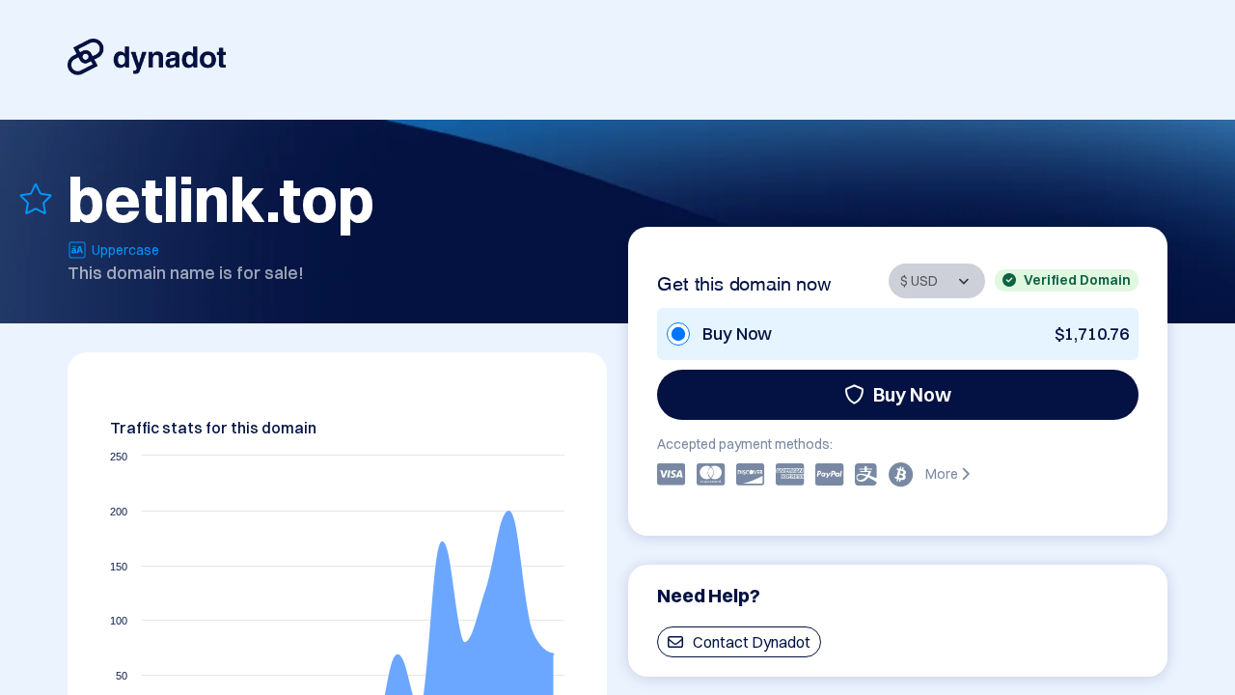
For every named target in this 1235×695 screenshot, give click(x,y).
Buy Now (912, 394)
